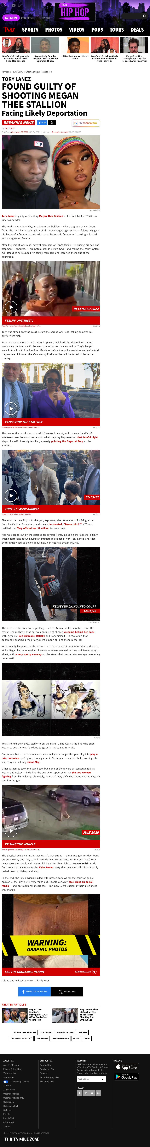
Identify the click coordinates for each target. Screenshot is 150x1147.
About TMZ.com (11, 1065)
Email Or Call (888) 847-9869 (35, 18)
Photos (53, 29)
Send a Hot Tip (47, 1069)
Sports (30, 29)
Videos (76, 29)
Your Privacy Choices (19, 1081)
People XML (8, 1118)
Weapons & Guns (65, 1032)
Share (36, 991)
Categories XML (10, 1106)
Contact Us (45, 1065)
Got (11, 18)
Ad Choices (8, 1077)
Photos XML (9, 1122)
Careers (43, 1073)
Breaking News (60, 1038)
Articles (7, 1085)
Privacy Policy (83, 1073)
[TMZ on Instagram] (19, 5)
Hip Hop (83, 1032)
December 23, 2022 (19, 132)
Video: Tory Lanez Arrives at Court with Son (16, 514)
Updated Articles (11, 1094)
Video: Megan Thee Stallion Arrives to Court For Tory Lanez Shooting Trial (21, 427)
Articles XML (9, 1090)
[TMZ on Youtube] (14, 5)
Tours (117, 29)
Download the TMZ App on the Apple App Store (126, 1066)
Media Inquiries (47, 1081)
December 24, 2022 (60, 132)
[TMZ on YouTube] (92, 1093)
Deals (137, 29)
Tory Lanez (46, 1032)
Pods (97, 29)
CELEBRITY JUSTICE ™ (21, 1038)
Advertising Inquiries (49, 1077)
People (6, 1114)
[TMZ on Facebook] (4, 5)
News (9, 30)
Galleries (7, 1110)
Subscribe (103, 1079)
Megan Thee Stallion (25, 1032)
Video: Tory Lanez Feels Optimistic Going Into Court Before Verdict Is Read (21, 326)
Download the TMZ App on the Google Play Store (126, 1077)
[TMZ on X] (9, 5)
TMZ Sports (42, 1038)
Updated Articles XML (13, 1098)
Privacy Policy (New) (12, 1069)
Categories (8, 1102)
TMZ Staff (9, 128)
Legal (87, 1038)
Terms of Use (9, 1073)
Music (76, 1038)
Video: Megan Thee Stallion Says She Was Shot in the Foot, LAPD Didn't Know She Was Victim (21, 850)
